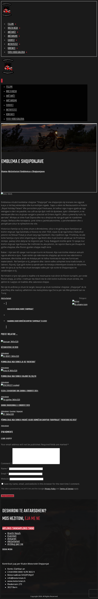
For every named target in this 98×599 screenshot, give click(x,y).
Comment (6, 463)
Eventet (13, 411)
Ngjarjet (19, 411)
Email (4, 473)
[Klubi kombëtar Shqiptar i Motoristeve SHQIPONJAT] (6, 16)
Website (5, 478)
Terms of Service (67, 488)
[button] (18, 528)
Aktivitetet (6, 298)
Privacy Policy (50, 488)
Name (4, 468)
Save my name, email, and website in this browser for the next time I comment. (42, 483)
